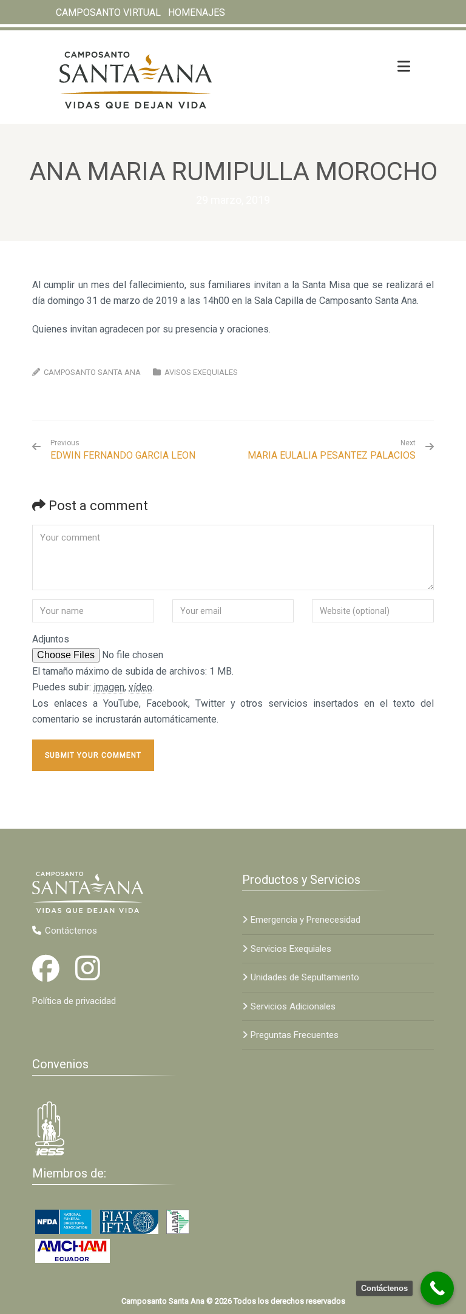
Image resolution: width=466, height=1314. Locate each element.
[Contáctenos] (437, 1288)
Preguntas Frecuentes (295, 1034)
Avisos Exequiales (201, 372)
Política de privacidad (74, 1001)
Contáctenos (71, 930)
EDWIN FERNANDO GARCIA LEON (122, 450)
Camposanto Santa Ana (92, 372)
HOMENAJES (196, 12)
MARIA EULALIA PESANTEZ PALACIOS (332, 455)
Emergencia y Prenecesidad (305, 919)
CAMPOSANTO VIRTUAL (108, 12)
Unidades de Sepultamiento (305, 977)
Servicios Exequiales (291, 948)
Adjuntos (50, 639)
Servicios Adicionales (293, 1006)
